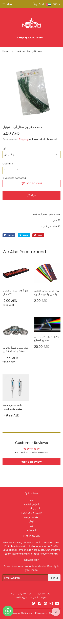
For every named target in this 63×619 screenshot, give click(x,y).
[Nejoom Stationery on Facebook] (39, 604)
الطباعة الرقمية (31, 517)
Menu (10, 4)
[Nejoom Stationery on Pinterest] (45, 604)
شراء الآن (31, 195)
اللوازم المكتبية (31, 504)
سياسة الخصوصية (25, 593)
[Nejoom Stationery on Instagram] (51, 604)
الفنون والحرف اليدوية (31, 512)
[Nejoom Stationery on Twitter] (33, 604)
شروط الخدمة (20, 597)
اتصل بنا (34, 597)
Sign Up (54, 578)
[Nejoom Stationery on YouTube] (57, 604)
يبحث (11, 593)
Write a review (31, 462)
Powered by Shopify (46, 613)
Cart (41, 4)
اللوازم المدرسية (31, 508)
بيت (31, 499)
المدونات (31, 530)
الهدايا (31, 521)
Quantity (8, 163)
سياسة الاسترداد (43, 593)
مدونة (43, 597)
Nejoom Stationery (22, 613)
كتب (31, 525)
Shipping (24, 139)
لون (4, 148)
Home (6, 51)
